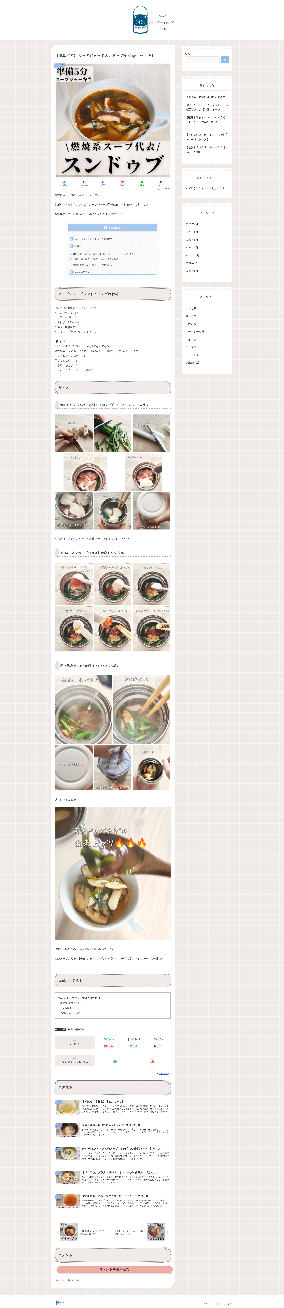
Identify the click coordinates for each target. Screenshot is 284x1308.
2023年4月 (191, 224)
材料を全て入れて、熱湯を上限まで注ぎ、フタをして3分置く (103, 253)
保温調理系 (192, 362)
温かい (73, 1029)
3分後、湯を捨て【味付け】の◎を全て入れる (95, 259)
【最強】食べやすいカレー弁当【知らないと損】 (206, 150)
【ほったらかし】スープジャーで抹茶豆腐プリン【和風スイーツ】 (206, 107)
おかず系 (190, 316)
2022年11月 (192, 255)
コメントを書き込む (114, 1269)
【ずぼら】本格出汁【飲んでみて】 (206, 97)
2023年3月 (191, 232)
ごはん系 (190, 324)
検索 (187, 53)
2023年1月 (191, 247)
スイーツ (190, 339)
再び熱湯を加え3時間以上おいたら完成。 (93, 264)
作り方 (78, 246)
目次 (110, 227)
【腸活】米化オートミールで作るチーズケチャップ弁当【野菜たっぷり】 (206, 122)
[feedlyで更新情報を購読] (115, 1061)
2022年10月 (192, 263)
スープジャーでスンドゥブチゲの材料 (93, 239)
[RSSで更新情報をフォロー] (152, 1061)
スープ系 (61, 1029)
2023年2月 (191, 239)
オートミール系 (194, 331)
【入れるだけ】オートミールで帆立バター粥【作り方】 (206, 137)
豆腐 (82, 1029)
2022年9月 (191, 270)
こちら (79, 1003)
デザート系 (192, 355)
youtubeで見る (82, 272)
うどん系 (190, 308)
